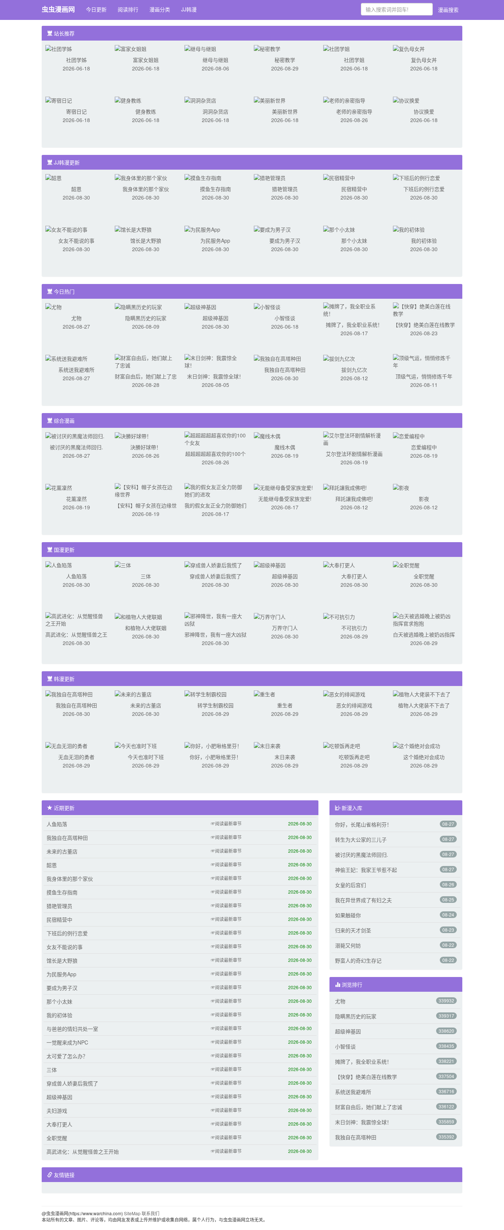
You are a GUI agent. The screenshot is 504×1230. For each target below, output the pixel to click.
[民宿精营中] (339, 177)
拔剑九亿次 (354, 369)
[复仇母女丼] (409, 48)
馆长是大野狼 (145, 240)
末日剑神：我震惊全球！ (215, 376)
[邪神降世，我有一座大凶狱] (215, 619)
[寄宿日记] (58, 99)
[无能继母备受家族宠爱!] (283, 487)
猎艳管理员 (285, 189)
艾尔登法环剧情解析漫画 (354, 453)
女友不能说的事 (76, 240)
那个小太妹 (354, 240)
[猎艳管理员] (270, 177)
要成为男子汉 (284, 240)
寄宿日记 (76, 111)
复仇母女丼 (424, 59)
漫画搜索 (448, 9)
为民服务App (215, 240)
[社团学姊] (58, 48)
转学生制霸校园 (215, 705)
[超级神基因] (200, 306)
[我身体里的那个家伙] (141, 177)
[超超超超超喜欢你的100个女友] (215, 438)
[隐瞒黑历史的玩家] (138, 306)
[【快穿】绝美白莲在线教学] (424, 309)
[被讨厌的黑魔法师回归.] (74, 435)
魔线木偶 (285, 447)
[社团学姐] (336, 48)
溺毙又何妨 (348, 945)
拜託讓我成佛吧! (354, 498)
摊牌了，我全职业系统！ (354, 324)
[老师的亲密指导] (344, 99)
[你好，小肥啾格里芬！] (213, 745)
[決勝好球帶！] (133, 435)
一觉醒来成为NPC (67, 1042)
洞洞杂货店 (215, 111)
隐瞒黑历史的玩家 (145, 318)
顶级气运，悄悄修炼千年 (424, 376)
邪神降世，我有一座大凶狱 (215, 634)
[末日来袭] (267, 745)
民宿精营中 (354, 189)
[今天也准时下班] (136, 745)
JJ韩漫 (189, 9)
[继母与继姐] (200, 48)
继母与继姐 (215, 59)
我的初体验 (424, 240)
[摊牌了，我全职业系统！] (354, 309)
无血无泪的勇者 (76, 756)
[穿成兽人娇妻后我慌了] (213, 564)
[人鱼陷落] (58, 564)
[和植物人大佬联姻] (138, 616)
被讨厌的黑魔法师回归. (76, 447)
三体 (146, 576)
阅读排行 (128, 9)
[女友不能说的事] (66, 228)
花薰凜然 (76, 498)
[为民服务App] (202, 228)
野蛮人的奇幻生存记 (358, 960)
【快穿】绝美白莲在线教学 (424, 324)
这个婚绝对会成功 (424, 756)
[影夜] (401, 487)
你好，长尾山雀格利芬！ (363, 824)
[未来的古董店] (133, 693)
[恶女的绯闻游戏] (344, 693)
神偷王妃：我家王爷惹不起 (366, 869)
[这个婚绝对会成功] (416, 745)
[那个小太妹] (339, 228)
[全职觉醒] (406, 564)
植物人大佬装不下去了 (424, 705)
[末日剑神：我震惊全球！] (215, 360)
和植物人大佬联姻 (145, 627)
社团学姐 (354, 59)
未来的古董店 (145, 705)
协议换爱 (424, 111)
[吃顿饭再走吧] (341, 745)
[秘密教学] (267, 48)
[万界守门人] (270, 616)
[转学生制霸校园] (205, 693)
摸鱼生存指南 (215, 189)
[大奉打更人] (339, 564)
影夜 (424, 498)
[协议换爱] (406, 99)
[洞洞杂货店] (200, 99)
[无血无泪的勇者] (66, 745)
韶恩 (76, 189)
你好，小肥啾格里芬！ (215, 756)
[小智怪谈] (267, 306)
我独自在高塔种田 (284, 369)
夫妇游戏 (56, 1110)
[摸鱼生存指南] (202, 177)
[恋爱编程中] (409, 435)
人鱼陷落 (76, 576)
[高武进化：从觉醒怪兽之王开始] (76, 619)
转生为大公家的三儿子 (361, 839)
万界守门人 (285, 627)
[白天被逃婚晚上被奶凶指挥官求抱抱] (424, 619)
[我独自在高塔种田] (277, 357)
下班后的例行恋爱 (424, 189)
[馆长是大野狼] (133, 228)
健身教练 (145, 111)
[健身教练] (128, 99)
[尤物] (53, 306)
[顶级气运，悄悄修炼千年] (424, 360)
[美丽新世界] (270, 99)
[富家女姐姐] (130, 48)
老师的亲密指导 (354, 111)
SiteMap (132, 1213)
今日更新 (96, 9)
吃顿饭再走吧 (354, 756)
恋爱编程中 (424, 447)
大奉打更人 (354, 576)
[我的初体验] (409, 228)
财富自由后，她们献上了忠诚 (368, 1107)
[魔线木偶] (267, 435)
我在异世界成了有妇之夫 (363, 900)
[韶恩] (53, 177)
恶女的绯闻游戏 (354, 705)
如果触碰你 (348, 915)
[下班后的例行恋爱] (416, 177)
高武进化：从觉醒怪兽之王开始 (82, 1151)
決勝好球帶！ (145, 447)
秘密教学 (285, 59)
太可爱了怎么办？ (67, 1056)
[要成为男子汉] (272, 228)
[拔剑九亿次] (339, 357)
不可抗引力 (354, 627)
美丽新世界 (285, 111)
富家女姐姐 (146, 59)
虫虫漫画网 (58, 9)
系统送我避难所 (76, 369)
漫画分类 (159, 9)
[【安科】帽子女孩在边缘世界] (146, 489)
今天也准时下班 (146, 756)
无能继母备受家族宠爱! (284, 498)
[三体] (123, 564)
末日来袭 (285, 756)
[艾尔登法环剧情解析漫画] (354, 438)
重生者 (285, 705)
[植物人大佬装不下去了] (422, 693)
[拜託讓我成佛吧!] (345, 487)
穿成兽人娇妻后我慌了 (215, 576)
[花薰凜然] (58, 487)
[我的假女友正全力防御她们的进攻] (215, 489)
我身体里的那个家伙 (145, 189)
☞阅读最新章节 (226, 823)
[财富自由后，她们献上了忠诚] (146, 360)
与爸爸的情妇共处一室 (72, 1028)
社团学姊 (76, 59)
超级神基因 (215, 318)
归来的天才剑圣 (353, 930)
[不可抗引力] (339, 616)
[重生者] (264, 693)
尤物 (76, 318)
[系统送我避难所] (66, 357)
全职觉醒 (424, 576)
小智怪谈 (285, 318)
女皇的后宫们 (350, 884)
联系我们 (150, 1213)
